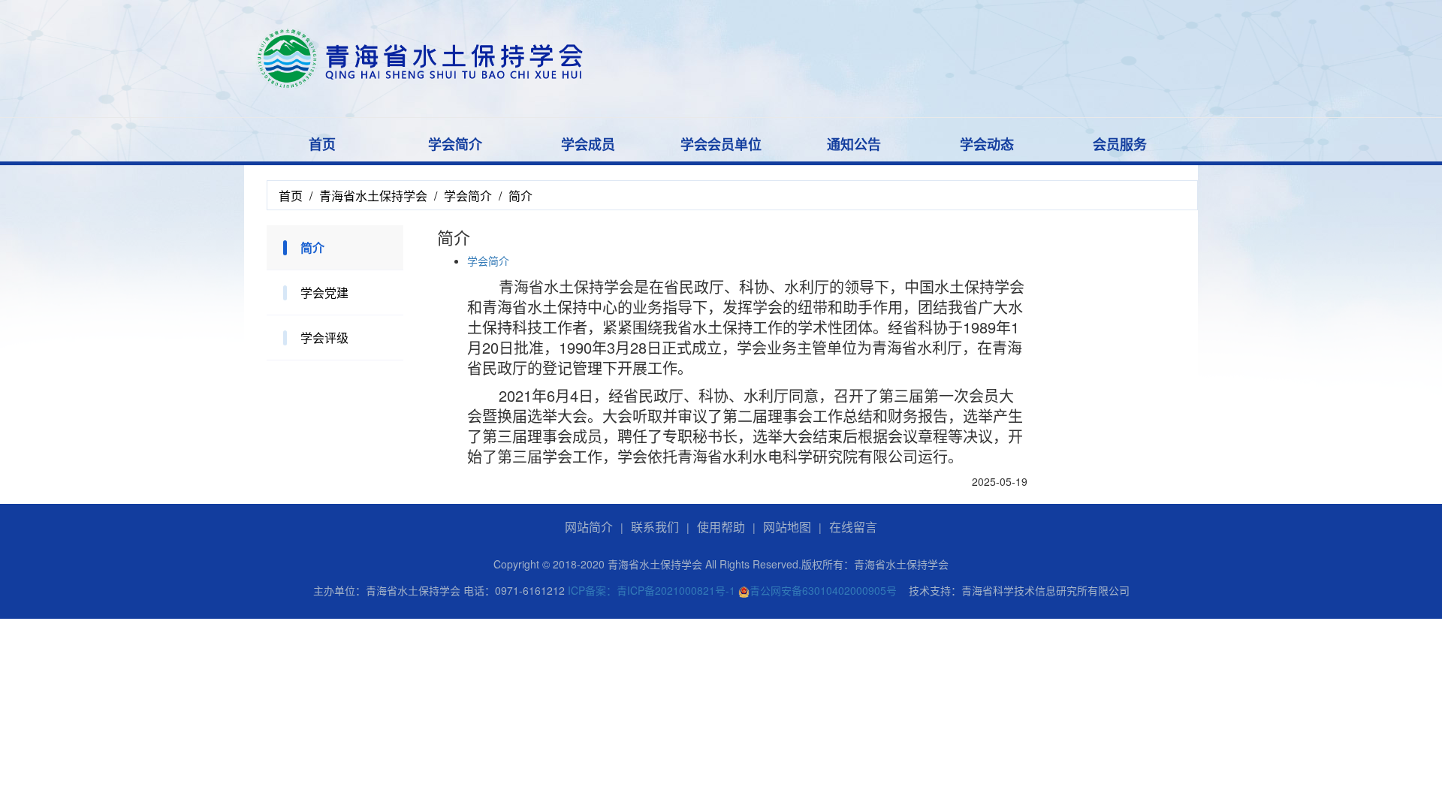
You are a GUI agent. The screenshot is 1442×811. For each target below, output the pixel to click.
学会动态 (987, 144)
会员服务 (1120, 144)
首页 (322, 144)
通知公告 (854, 144)
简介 (312, 247)
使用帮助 (721, 526)
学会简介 (455, 144)
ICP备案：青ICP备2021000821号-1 (651, 590)
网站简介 (589, 526)
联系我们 (655, 526)
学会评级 (324, 337)
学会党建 (324, 292)
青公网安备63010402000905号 (823, 590)
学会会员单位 (721, 144)
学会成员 (588, 144)
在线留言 (853, 526)
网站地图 (787, 526)
